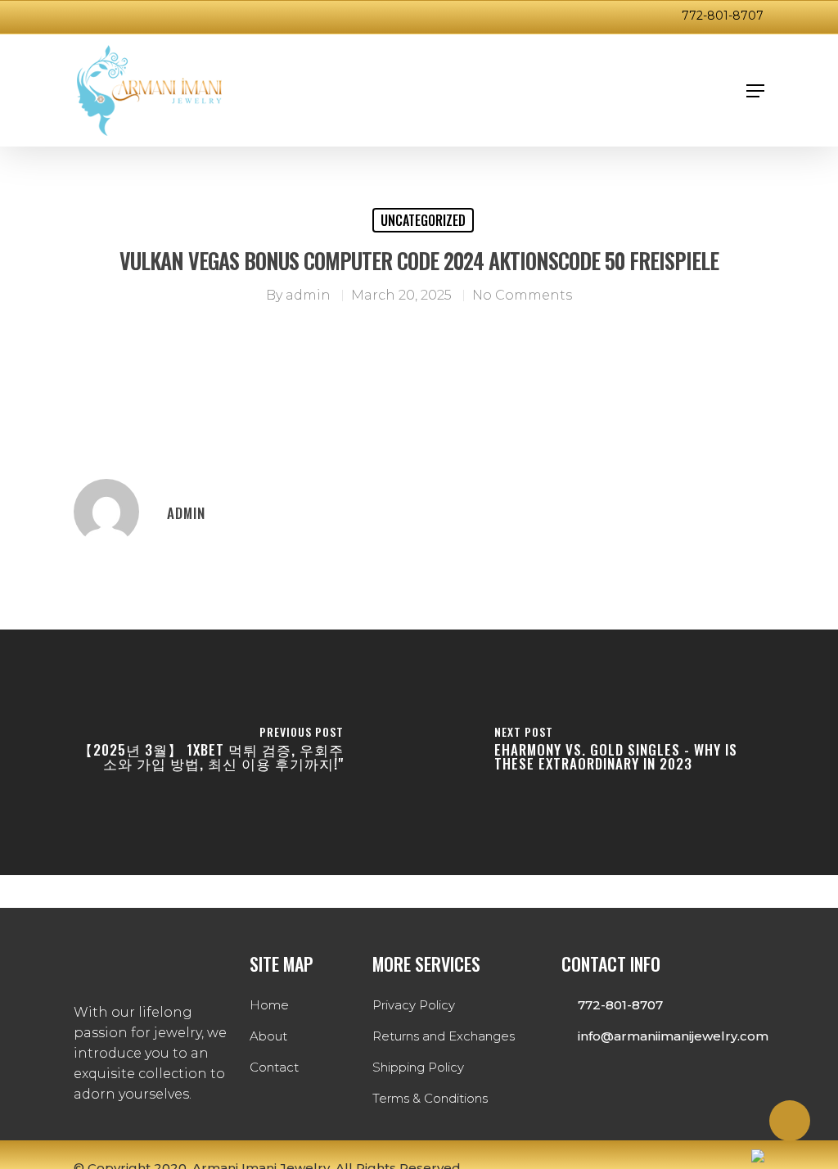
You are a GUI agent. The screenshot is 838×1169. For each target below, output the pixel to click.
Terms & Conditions (430, 1098)
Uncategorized (423, 220)
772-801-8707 (723, 15)
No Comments (522, 295)
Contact (274, 1067)
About (268, 1036)
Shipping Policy (418, 1067)
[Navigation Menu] (755, 91)
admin (308, 295)
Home (269, 1005)
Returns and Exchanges (443, 1036)
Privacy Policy (413, 1005)
